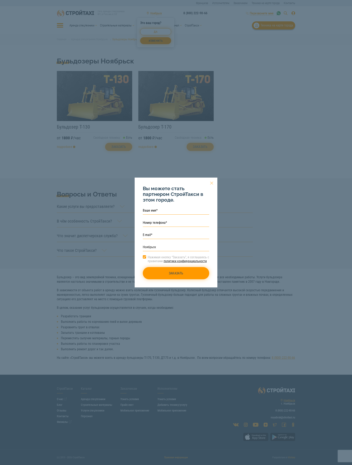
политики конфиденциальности (185, 261)
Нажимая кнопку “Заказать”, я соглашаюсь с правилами (178, 259)
